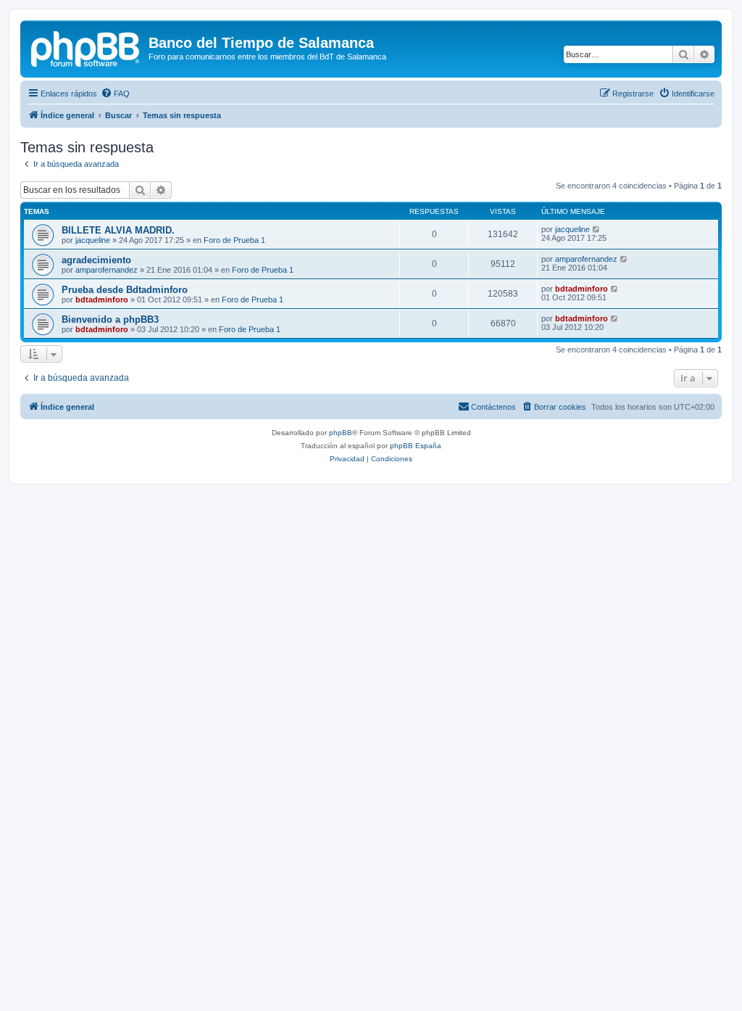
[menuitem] (115, 93)
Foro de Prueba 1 (234, 240)
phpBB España (415, 446)
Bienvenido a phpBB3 (110, 319)
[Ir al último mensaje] (596, 229)
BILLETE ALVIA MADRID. (118, 230)
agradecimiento (96, 260)
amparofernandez (106, 269)
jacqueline (92, 240)
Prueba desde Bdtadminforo (125, 289)
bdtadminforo (101, 299)
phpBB (340, 433)
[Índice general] (86, 47)
